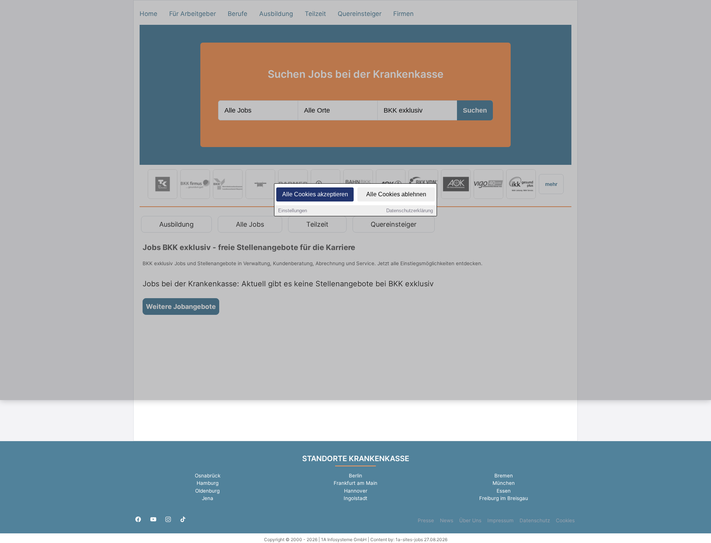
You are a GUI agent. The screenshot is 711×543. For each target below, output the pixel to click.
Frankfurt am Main (355, 483)
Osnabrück (207, 476)
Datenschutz (535, 520)
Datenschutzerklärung (409, 210)
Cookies (565, 520)
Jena (207, 498)
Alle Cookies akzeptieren (315, 194)
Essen (504, 491)
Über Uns (470, 520)
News (446, 520)
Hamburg (207, 483)
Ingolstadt (355, 498)
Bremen (503, 476)
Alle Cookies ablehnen (396, 194)
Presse (426, 520)
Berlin (355, 476)
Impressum (500, 520)
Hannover (355, 491)
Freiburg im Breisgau (503, 498)
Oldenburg (207, 491)
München (504, 483)
